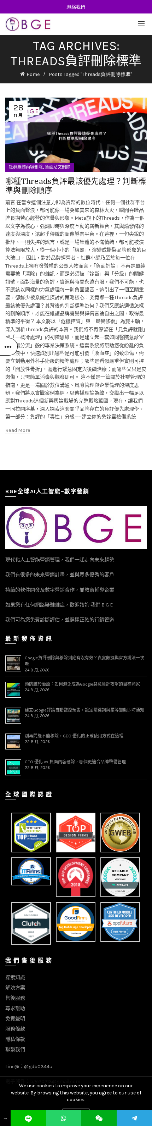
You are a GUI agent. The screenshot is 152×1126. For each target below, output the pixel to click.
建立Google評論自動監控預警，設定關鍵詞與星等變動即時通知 (84, 710)
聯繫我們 (15, 1050)
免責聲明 (15, 1019)
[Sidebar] (9, 347)
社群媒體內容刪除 (26, 167)
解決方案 (15, 988)
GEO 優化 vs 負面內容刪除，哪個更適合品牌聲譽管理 (75, 761)
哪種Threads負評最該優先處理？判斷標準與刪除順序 (75, 185)
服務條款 (15, 1029)
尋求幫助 (15, 1008)
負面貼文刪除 (57, 167)
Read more (17, 430)
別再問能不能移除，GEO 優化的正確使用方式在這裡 (74, 736)
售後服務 (15, 998)
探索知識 (15, 977)
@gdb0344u (38, 1067)
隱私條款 (15, 1039)
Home (33, 74)
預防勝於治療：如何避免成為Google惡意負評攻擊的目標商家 (82, 684)
